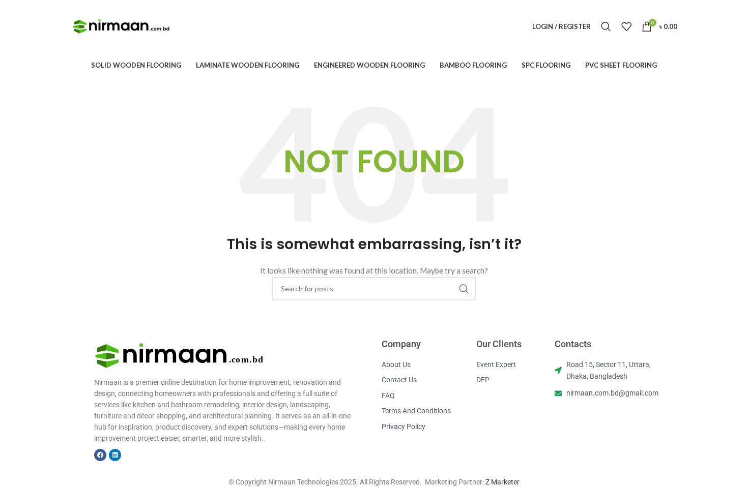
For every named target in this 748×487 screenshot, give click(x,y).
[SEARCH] (464, 288)
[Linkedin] (115, 455)
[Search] (606, 26)
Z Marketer (502, 482)
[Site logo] (121, 25)
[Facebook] (100, 455)
